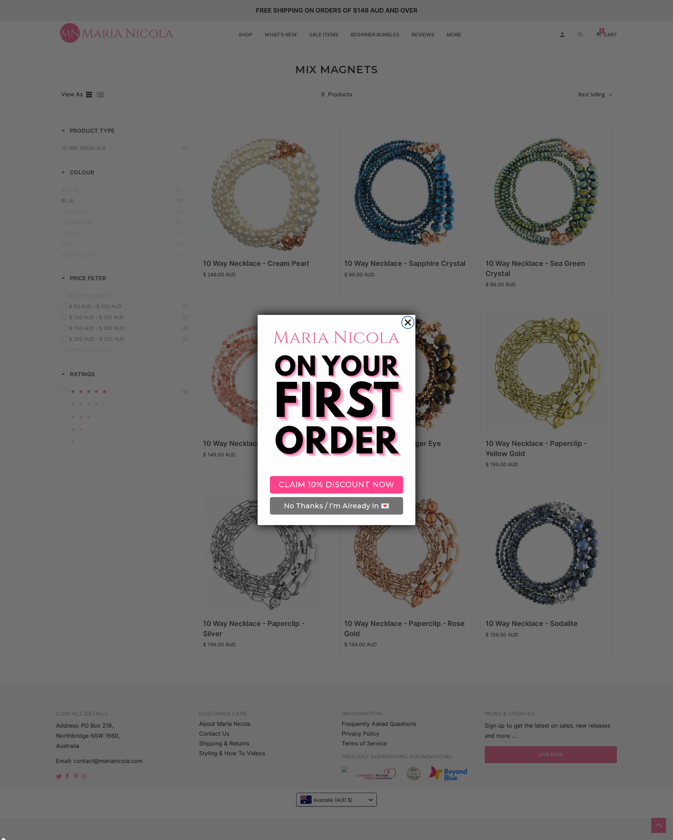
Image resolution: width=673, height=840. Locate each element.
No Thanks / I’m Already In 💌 (336, 506)
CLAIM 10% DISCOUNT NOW (337, 484)
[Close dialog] (408, 322)
